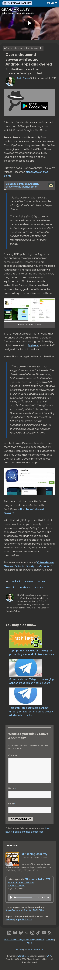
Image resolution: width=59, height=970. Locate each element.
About (30, 942)
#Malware (25, 587)
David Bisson (23, 78)
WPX (49, 956)
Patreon (9, 919)
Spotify (27, 910)
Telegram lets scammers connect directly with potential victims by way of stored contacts (31, 711)
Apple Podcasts (13, 910)
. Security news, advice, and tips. (22, 185)
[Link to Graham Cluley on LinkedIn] (9, 932)
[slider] (23, 897)
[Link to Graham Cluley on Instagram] (32, 932)
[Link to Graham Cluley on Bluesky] (15, 932)
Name (12, 788)
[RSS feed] (50, 932)
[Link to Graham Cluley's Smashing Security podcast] (27, 932)
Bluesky (30, 566)
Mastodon (44, 566)
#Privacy (38, 587)
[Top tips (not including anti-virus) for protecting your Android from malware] (33, 638)
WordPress (23, 956)
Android (16, 581)
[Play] (11, 897)
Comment (14, 755)
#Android (10, 587)
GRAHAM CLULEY (15, 10)
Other (41, 910)
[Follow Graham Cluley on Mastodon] (21, 932)
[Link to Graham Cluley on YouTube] (44, 932)
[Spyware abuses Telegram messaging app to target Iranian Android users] (33, 667)
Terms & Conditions (33, 949)
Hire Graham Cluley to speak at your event (24, 939)
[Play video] (29, 23)
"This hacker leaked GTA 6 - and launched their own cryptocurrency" (29, 882)
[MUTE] (43, 897)
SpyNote (33, 345)
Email (11, 803)
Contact (50, 939)
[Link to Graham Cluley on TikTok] (38, 932)
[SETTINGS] (48, 897)
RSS (35, 910)
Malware (29, 581)
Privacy (41, 581)
